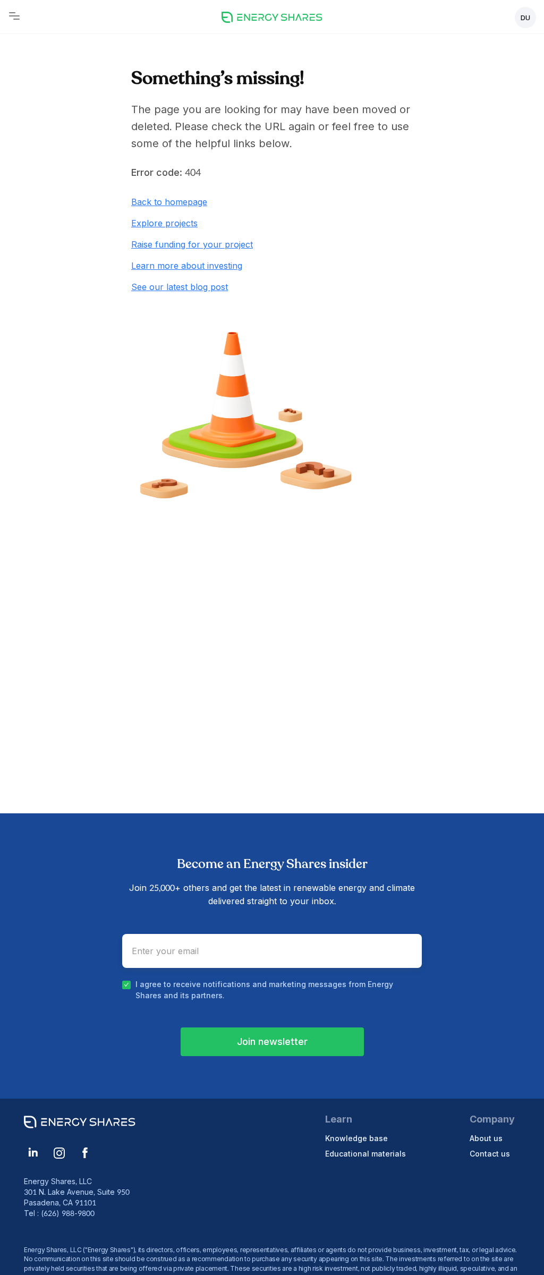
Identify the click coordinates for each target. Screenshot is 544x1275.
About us (486, 1138)
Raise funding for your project (192, 244)
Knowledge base (356, 1138)
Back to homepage (169, 202)
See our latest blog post (179, 287)
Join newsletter (272, 1041)
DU (525, 17)
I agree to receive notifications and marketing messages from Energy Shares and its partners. (264, 990)
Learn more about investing (186, 265)
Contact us (490, 1153)
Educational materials (365, 1153)
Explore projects (164, 223)
